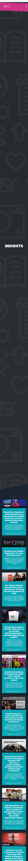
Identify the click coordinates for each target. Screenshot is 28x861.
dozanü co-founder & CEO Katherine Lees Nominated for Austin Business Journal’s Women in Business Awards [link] (14, 517)
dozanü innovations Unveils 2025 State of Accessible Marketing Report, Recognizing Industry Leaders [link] (14, 632)
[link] (7, 6)
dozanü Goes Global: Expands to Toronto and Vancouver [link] (14, 553)
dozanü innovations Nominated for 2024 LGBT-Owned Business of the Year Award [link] (14, 676)
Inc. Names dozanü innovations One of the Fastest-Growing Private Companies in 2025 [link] (14, 589)
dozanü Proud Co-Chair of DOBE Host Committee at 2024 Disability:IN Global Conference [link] (14, 718)
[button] (26, 6)
